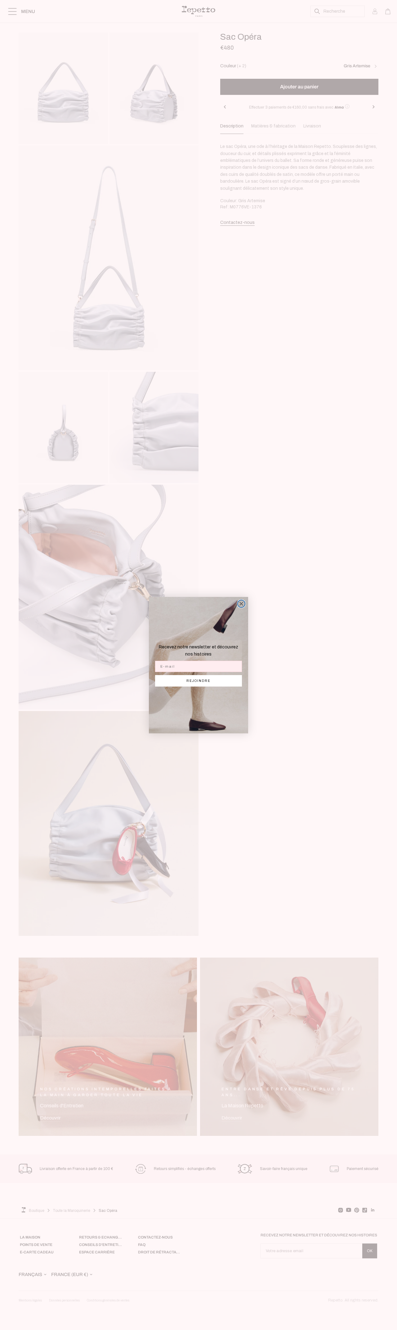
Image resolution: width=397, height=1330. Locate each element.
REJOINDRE (198, 681)
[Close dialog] (241, 603)
